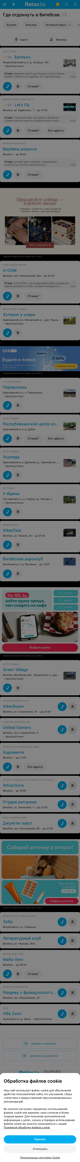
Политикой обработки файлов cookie (27, 1127)
